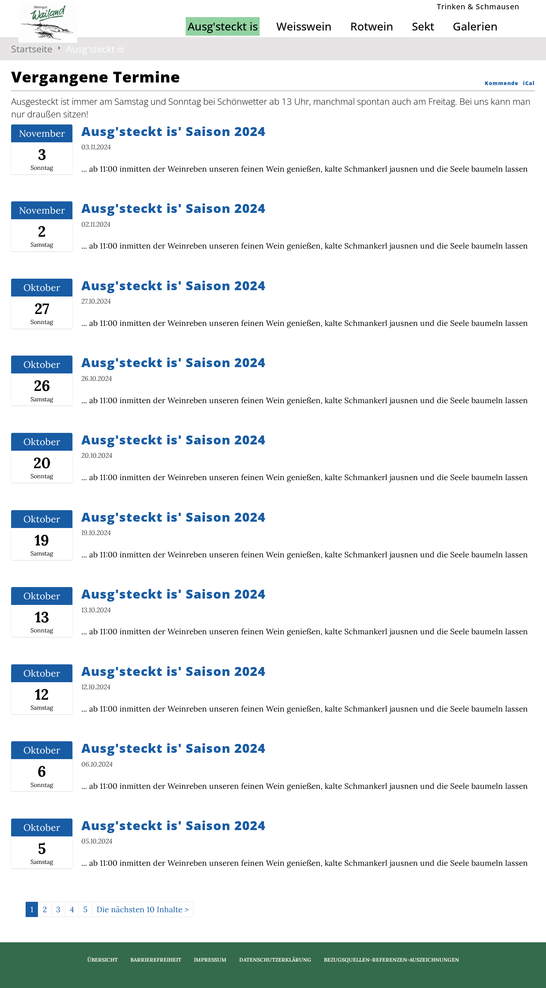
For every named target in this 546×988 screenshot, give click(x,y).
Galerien (475, 26)
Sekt (423, 26)
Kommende (502, 83)
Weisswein (304, 26)
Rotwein (371, 26)
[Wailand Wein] (78, 22)
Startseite (31, 48)
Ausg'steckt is (223, 26)
